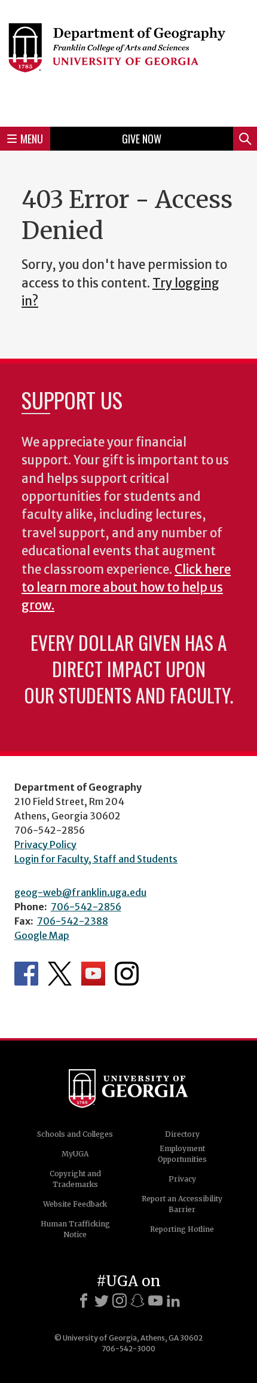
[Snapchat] (137, 1300)
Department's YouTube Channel (93, 974)
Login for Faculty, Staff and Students (96, 859)
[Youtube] (155, 1300)
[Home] (128, 62)
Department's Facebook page (26, 974)
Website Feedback (75, 1204)
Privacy (182, 1178)
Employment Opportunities (182, 1154)
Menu (31, 138)
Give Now (141, 138)
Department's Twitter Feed (60, 974)
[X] (101, 1300)
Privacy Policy (45, 844)
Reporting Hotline (182, 1229)
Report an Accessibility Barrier (182, 1204)
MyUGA (75, 1153)
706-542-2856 (86, 907)
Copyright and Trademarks (75, 1179)
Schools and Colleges (75, 1134)
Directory (182, 1134)
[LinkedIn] (173, 1300)
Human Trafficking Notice (75, 1229)
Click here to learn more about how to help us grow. (126, 588)
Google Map (41, 935)
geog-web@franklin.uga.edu (80, 892)
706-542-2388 (72, 921)
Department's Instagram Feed (127, 974)
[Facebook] (84, 1300)
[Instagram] (119, 1300)
